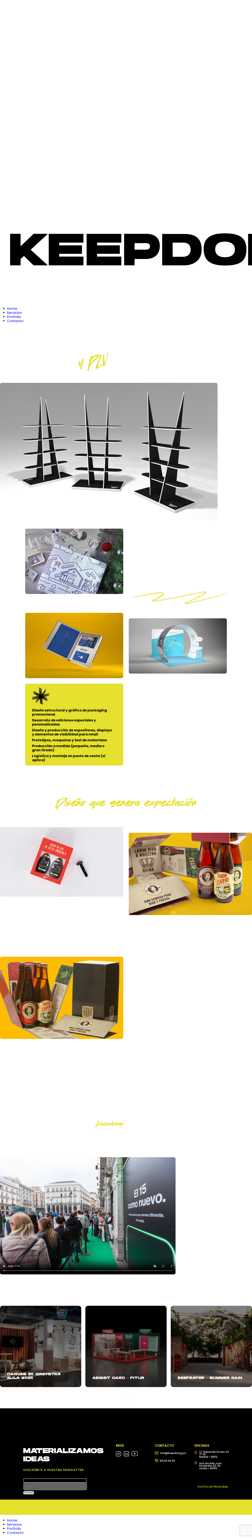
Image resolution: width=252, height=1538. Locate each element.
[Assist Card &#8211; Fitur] (126, 1346)
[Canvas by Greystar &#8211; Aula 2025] (40, 1346)
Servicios (14, 1524)
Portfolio (14, 1528)
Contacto (15, 1532)
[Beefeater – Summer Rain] (211, 1346)
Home (12, 1520)
